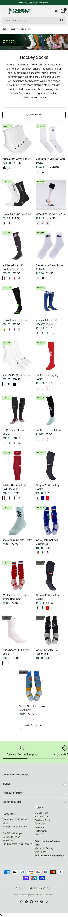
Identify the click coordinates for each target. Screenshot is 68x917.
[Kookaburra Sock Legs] (51, 411)
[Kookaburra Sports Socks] (17, 521)
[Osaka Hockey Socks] (17, 301)
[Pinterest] (41, 901)
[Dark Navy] (43, 608)
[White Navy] (38, 278)
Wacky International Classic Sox (47, 541)
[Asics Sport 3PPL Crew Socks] (17, 631)
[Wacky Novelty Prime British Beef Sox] (17, 576)
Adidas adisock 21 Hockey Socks (12, 267)
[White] (9, 168)
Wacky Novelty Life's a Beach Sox (32, 707)
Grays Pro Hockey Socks (50, 214)
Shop (13, 29)
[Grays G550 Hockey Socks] (51, 466)
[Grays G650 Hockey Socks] (51, 576)
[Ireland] (43, 553)
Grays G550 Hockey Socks (47, 486)
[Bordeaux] (9, 329)
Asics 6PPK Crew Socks (16, 158)
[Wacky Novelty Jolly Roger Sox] (51, 631)
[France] (48, 553)
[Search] (62, 20)
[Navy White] (43, 223)
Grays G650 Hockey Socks (47, 596)
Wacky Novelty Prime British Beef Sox (14, 596)
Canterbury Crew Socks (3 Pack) (49, 267)
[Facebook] (21, 901)
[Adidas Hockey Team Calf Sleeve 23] (17, 466)
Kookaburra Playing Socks (47, 377)
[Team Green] (48, 333)
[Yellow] (4, 329)
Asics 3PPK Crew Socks (16, 375)
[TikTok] (46, 901)
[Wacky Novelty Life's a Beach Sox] (34, 686)
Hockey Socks (24, 29)
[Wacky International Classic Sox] (51, 521)
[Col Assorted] (9, 384)
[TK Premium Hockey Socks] (17, 411)
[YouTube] (36, 901)
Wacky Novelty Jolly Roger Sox (47, 651)
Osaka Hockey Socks (14, 320)
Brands (6, 783)
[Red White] (48, 223)
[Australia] (38, 553)
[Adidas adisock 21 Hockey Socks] (17, 246)
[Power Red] (4, 498)
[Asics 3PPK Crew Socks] (17, 356)
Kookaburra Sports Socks (17, 540)
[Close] (1, 915)
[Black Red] (43, 278)
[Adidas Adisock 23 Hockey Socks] (51, 301)
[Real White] (4, 663)
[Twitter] (26, 901)
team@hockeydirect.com (14, 826)
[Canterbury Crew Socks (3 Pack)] (51, 246)
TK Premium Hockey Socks (14, 431)
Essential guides (12, 801)
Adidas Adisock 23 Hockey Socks (47, 322)
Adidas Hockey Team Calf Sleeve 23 (14, 486)
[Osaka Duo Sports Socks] (17, 195)
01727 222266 (21, 819)
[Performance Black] (4, 168)
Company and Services (15, 774)
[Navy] (9, 278)
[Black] (43, 172)
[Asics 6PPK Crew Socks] (17, 139)
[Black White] (4, 223)
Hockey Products (12, 792)
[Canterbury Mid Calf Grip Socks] (51, 139)
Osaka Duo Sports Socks (16, 214)
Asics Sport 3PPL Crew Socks (15, 651)
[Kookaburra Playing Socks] (51, 356)
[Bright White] (38, 172)
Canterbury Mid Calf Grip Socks (50, 160)
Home (4, 29)
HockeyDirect (28, 894)
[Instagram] (31, 901)
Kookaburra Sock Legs (49, 430)
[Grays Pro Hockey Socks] (51, 195)
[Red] (14, 278)
